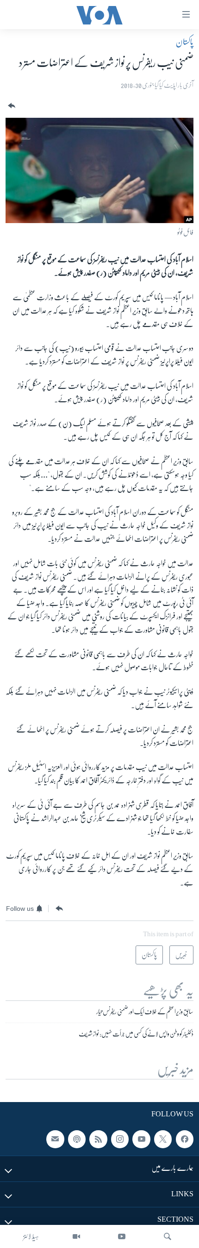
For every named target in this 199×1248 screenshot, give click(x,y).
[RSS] (98, 1139)
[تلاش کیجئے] (167, 1236)
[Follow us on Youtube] (141, 1139)
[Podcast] (77, 1139)
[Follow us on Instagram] (120, 1139)
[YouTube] (122, 1236)
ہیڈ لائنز (31, 1236)
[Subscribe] (55, 1139)
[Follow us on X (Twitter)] (163, 1139)
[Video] (76, 1236)
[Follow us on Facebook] (184, 1139)
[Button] (10, 106)
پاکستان (184, 42)
